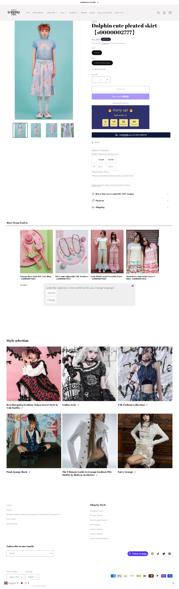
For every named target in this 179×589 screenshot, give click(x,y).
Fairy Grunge (125, 471)
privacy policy (12, 523)
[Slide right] (78, 130)
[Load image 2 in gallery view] (36, 130)
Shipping (105, 43)
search (9, 505)
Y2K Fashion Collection (131, 404)
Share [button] (97, 142)
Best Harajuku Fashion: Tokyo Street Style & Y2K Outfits (32, 406)
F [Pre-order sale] (103, 63)
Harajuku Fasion (96, 511)
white (98, 53)
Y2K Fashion (95, 524)
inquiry (9, 510)
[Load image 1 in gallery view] (20, 130)
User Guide (11, 519)
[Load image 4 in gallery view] (67, 130)
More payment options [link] (120, 103)
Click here (96, 185)
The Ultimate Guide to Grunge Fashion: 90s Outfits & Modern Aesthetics (87, 473)
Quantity (95, 74)
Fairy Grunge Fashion (98, 520)
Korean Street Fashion (99, 538)
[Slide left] (9, 130)
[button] (52, 12)
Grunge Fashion (96, 515)
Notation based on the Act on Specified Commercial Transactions (33, 514)
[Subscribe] (51, 553)
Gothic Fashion (96, 529)
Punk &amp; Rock (17, 471)
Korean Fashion (96, 534)
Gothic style (69, 404)
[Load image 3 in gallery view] (51, 130)
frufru (94, 21)
